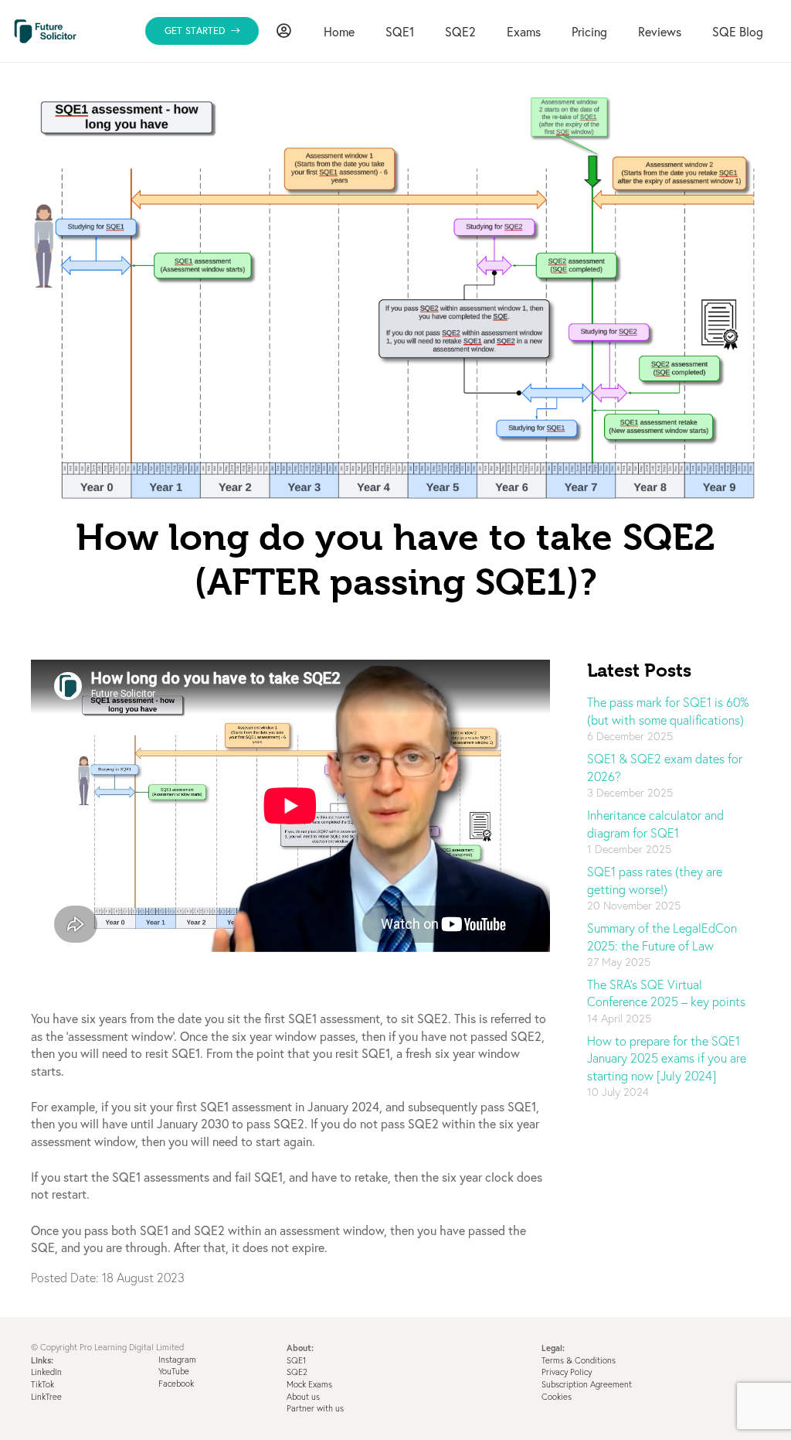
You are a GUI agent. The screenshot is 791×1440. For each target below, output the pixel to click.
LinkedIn (46, 1372)
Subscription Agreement (586, 1384)
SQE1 (296, 1360)
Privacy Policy (566, 1372)
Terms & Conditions (578, 1360)
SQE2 (297, 1372)
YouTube (173, 1371)
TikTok (42, 1384)
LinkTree (46, 1396)
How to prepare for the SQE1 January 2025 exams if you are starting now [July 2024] (666, 1058)
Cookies (556, 1396)
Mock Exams (309, 1384)
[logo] (45, 31)
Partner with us (315, 1408)
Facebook (176, 1383)
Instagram (177, 1359)
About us (303, 1396)
